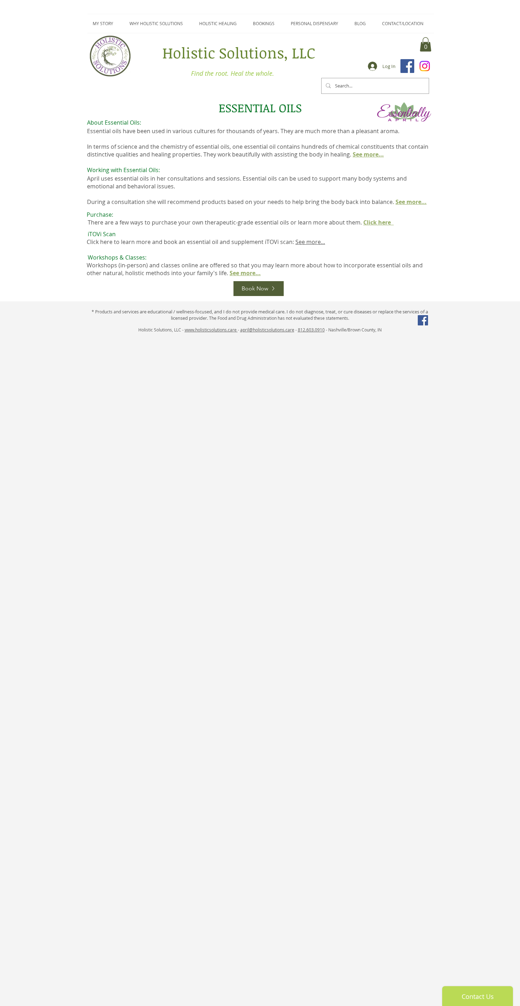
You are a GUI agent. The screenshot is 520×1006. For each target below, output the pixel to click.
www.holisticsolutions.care (211, 330)
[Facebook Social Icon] (423, 320)
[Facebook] (407, 66)
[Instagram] (425, 66)
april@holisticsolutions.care (267, 330)
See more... (310, 242)
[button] (426, 44)
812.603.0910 (311, 330)
